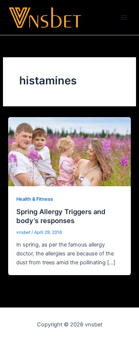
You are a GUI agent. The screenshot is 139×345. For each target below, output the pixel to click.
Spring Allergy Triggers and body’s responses (61, 216)
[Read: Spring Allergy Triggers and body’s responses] (69, 151)
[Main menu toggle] (124, 17)
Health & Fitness (34, 199)
